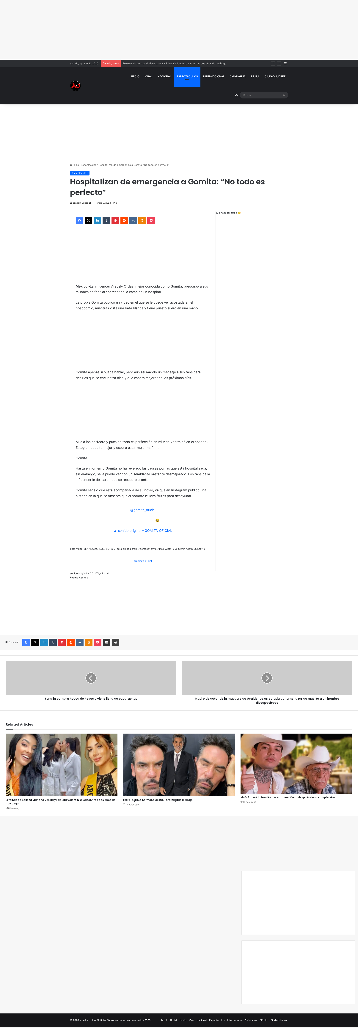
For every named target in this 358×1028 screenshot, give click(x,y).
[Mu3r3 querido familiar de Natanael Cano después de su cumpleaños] (296, 764)
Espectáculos (187, 76)
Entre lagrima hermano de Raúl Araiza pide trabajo (158, 800)
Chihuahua (238, 76)
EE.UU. (255, 76)
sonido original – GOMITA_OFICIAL (89, 573)
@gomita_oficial (142, 510)
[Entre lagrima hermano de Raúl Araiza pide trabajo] (179, 765)
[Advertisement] (179, 30)
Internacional (213, 76)
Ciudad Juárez (275, 76)
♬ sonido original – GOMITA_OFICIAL (143, 531)
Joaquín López (81, 202)
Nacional (164, 76)
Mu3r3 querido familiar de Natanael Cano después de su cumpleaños (288, 797)
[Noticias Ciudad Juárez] (75, 85)
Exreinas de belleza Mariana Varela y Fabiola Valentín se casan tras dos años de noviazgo (60, 801)
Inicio (135, 76)
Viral (148, 76)
